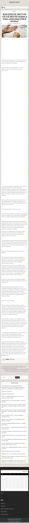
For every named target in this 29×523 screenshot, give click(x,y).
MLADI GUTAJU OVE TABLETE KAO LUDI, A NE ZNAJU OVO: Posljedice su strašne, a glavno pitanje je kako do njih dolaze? (14, 18)
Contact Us (3, 506)
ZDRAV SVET (15, 2)
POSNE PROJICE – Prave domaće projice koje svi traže (14, 453)
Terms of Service (4, 514)
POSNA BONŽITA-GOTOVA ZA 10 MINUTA (11, 451)
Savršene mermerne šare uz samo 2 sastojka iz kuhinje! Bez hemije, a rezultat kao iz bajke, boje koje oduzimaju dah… (14, 406)
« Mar (2, 493)
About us (3, 503)
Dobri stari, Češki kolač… (7, 391)
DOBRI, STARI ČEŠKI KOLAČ (8, 393)
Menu (4, 7)
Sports (14, 11)
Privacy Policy (4, 511)
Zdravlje (10, 23)
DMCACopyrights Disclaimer (7, 508)
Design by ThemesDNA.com (14, 521)
